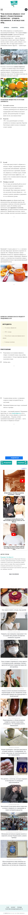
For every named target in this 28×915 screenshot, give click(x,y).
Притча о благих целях (14, 632)
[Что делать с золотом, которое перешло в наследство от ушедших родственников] (14, 766)
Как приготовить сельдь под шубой (14, 610)
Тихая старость (14, 659)
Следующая (21, 462)
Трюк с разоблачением (14, 718)
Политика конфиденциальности (14, 909)
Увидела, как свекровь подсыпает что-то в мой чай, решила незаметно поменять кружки (14, 635)
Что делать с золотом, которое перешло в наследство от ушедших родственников (14, 780)
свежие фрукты (16, 413)
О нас (7, 907)
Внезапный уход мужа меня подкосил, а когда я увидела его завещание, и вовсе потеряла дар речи (14, 808)
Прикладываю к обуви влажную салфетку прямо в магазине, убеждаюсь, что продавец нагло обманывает (14, 722)
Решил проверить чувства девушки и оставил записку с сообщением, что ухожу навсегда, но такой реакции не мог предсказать (14, 752)
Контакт (13, 907)
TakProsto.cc (7, 913)
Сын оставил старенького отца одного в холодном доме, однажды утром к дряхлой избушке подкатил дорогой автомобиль (14, 664)
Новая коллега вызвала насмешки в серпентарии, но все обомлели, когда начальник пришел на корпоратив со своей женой (14, 693)
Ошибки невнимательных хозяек (14, 608)
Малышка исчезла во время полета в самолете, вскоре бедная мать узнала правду (14, 835)
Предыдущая (7, 462)
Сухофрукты (14, 27)
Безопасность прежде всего (14, 832)
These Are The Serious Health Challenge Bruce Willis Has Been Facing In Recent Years (14, 548)
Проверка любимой (14, 747)
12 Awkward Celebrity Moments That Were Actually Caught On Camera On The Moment (14, 520)
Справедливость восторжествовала (14, 689)
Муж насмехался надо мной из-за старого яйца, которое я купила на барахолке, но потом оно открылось (14, 863)
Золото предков (14, 777)
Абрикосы (6, 27)
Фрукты (22, 27)
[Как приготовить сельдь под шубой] (14, 598)
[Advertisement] (14, 145)
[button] (1, 48)
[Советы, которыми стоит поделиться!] (14, 3)
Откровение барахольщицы (14, 859)
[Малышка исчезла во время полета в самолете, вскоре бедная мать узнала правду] (14, 822)
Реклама (19, 907)
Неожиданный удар (14, 804)
